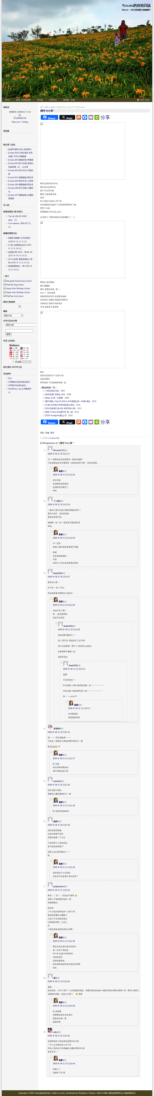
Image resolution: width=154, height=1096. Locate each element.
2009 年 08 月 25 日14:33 (59, 1036)
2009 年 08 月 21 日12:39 (64, 805)
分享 (105, 117)
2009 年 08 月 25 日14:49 (64, 1063)
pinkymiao (58, 886)
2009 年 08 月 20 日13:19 (59, 504)
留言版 (40, 100)
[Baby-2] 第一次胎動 (54, 398)
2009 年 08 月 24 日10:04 (59, 981)
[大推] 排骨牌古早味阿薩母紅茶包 (59, 405)
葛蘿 (60, 471)
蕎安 (52, 433)
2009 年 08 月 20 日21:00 (59, 785)
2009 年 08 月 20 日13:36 (64, 538)
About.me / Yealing (20, 122)
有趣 (47, 433)
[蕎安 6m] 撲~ (47, 110)
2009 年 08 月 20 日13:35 (64, 475)
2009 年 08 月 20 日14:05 (69, 629)
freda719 (57, 573)
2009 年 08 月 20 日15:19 (59, 732)
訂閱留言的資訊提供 (17, 385)
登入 (10, 378)
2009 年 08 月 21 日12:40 (64, 867)
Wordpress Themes (87, 1093)
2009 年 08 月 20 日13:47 (59, 577)
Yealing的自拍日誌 (136, 5)
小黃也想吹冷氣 (52, 391)
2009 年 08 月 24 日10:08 (64, 1006)
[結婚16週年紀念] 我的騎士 (20, 149)
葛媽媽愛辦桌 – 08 (16, 266)
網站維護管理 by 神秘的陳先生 (122, 1093)
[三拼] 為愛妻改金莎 (17, 245)
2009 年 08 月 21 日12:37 (64, 758)
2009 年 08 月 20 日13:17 (59, 454)
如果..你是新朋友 (23, 100)
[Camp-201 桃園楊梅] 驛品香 (20, 177)
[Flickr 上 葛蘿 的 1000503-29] (20, 118)
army (62, 1093)
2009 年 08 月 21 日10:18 (59, 890)
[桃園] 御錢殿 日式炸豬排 (19, 238)
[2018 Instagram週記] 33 (55, 415)
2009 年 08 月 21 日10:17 (79, 708)
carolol (56, 781)
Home (7, 100)
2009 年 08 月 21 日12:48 (64, 941)
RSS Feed (144, 100)
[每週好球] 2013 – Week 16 (20, 252)
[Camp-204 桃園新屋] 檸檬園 (20, 160)
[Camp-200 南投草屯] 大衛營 (20, 181)
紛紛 (55, 821)
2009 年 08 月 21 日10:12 (74, 669)
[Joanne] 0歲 (54, 438)
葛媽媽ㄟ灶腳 (69, 100)
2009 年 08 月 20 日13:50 (64, 605)
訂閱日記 (53, 100)
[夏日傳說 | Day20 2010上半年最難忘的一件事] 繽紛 (68, 401)
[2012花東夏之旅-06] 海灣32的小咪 (60, 408)
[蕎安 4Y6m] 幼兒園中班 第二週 (59, 412)
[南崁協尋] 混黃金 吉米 (55, 394)
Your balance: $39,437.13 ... (20, 223)
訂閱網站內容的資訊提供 (19, 382)
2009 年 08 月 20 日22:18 (59, 825)
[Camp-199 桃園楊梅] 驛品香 (20, 184)
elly (55, 1032)
